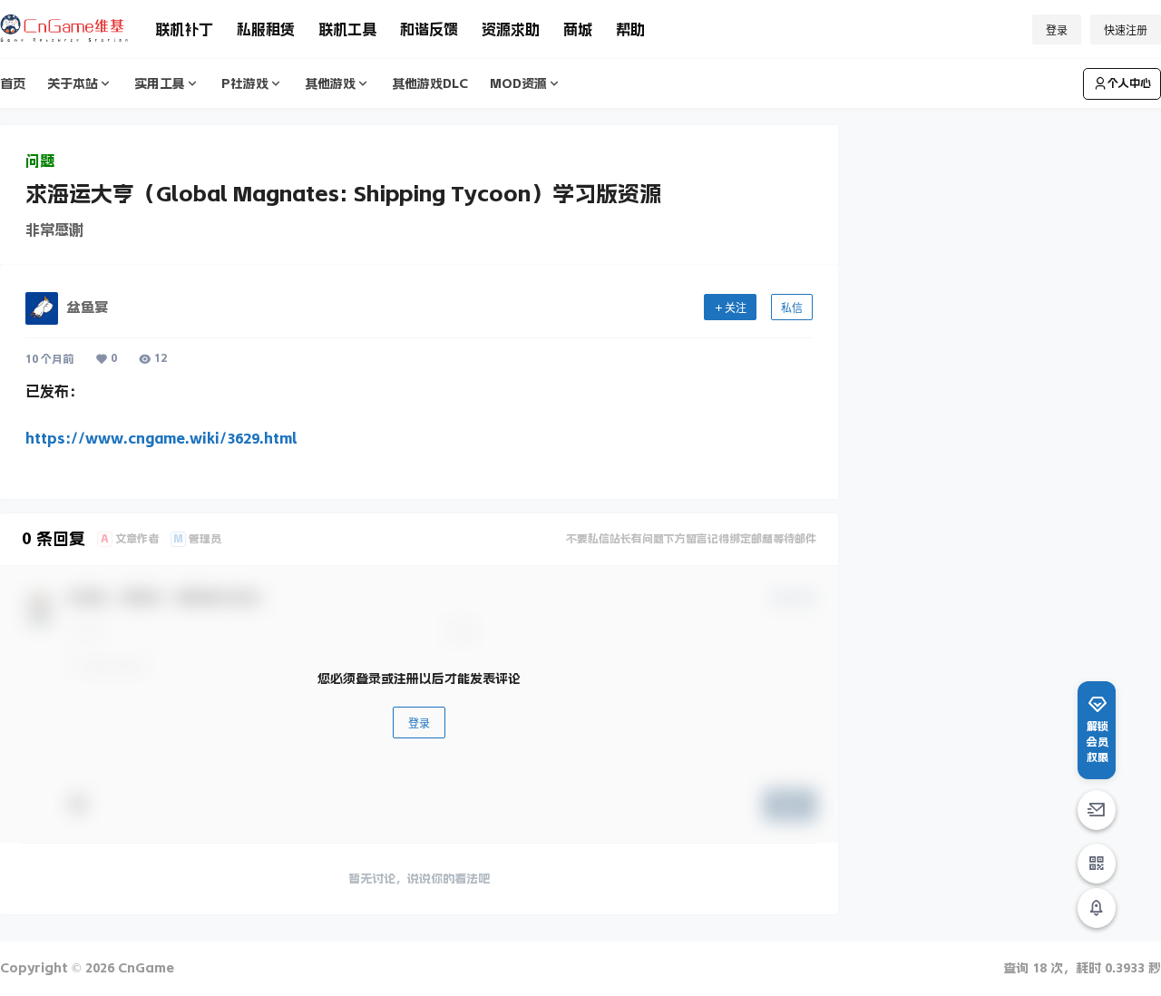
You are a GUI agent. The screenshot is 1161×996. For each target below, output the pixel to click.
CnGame (144, 968)
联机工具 (347, 29)
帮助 (630, 29)
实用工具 (159, 83)
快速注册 (1125, 30)
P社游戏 (244, 83)
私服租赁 (266, 29)
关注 (735, 308)
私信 (792, 308)
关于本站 (72, 83)
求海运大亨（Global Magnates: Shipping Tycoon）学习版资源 (343, 194)
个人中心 (1129, 83)
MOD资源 (518, 83)
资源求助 (511, 29)
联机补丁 (184, 29)
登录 (1057, 30)
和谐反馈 (429, 29)
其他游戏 (330, 83)
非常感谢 (54, 229)
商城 (577, 29)
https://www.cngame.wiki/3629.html (161, 438)
